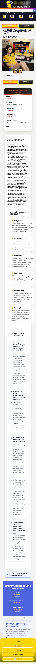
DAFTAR (26, 26)
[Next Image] (33, 55)
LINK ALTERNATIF (19, 654)
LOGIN (9, 26)
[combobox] (16, 10)
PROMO (19, 641)
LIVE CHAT (19, 659)
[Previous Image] (3, 55)
